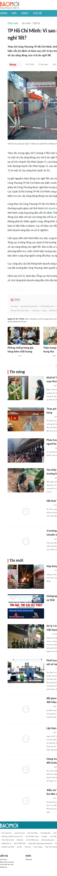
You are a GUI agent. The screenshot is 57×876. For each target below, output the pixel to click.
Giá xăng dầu (45, 833)
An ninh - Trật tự (31, 23)
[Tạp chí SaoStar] (50, 448)
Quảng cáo (3, 867)
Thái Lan (28, 847)
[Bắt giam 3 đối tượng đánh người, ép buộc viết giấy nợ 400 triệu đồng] (26, 709)
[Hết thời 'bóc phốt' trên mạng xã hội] (26, 511)
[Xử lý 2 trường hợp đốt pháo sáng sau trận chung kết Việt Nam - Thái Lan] (26, 636)
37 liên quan (43, 64)
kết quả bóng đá (48, 840)
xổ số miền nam (32, 840)
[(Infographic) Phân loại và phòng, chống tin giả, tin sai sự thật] (26, 606)
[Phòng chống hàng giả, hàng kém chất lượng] (24, 336)
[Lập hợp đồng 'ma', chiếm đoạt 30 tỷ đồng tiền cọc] (26, 738)
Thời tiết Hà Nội (8, 840)
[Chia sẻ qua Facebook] (10, 288)
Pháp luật (13, 23)
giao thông (38, 847)
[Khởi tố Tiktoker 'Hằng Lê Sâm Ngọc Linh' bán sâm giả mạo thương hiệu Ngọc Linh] (26, 388)
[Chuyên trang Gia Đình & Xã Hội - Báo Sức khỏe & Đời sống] (49, 571)
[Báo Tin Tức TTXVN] (12, 64)
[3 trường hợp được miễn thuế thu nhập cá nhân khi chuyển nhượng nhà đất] (26, 541)
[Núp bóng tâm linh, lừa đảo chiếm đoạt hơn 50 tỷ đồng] (26, 577)
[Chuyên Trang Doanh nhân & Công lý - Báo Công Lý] (49, 417)
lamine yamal (19, 833)
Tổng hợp (29, 859)
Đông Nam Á (6, 843)
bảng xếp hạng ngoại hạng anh (40, 843)
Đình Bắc (20, 840)
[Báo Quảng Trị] (12, 356)
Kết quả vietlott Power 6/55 (12, 837)
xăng (44, 311)
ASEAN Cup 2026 (8, 847)
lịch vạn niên (33, 833)
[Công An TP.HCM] (49, 707)
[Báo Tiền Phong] (49, 478)
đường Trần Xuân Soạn (19, 311)
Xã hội (19, 847)
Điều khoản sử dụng (7, 862)
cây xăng (13, 306)
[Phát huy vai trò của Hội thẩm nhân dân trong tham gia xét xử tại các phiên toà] (26, 671)
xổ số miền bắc (20, 843)
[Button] (18, 64)
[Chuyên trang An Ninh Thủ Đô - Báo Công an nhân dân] (48, 634)
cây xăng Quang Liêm (29, 306)
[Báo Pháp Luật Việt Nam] (49, 767)
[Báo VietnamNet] (49, 505)
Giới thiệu (3, 859)
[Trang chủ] (9, 5)
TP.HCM (17, 300)
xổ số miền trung (32, 837)
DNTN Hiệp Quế (47, 306)
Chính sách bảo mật (6, 864)
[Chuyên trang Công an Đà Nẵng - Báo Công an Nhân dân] (49, 386)
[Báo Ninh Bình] (50, 669)
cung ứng (35, 311)
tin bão (44, 837)
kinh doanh (49, 208)
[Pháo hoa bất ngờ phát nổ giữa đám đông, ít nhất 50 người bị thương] (26, 450)
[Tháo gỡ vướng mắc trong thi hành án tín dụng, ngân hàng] (26, 419)
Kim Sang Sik (6, 833)
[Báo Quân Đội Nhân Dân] (47, 356)
